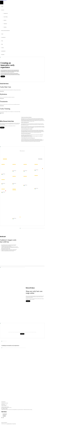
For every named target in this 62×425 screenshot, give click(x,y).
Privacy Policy (14, 423)
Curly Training (5, 414)
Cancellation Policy (9, 423)
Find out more (2, 91)
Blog (2, 44)
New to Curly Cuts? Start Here (5, 30)
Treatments (5, 23)
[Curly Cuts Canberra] (3, 0)
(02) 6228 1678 (3, 401)
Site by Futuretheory (4, 422)
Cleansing (4, 416)
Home (2, 6)
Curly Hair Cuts (6, 13)
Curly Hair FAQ (3, 37)
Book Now (2, 54)
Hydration (5, 20)
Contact (2, 47)
